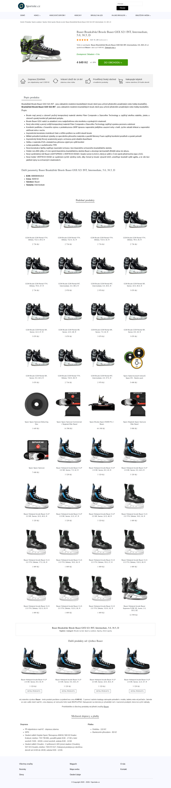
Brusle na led (97, 15)
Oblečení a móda (142, 15)
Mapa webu (74, 769)
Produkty (28, 22)
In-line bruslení (118, 15)
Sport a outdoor (37, 22)
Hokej (36, 15)
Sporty (45, 22)
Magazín (73, 764)
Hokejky (78, 15)
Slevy (21, 775)
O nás (122, 764)
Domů (22, 15)
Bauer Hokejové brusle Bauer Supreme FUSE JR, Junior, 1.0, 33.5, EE (134, 608)
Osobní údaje (75, 775)
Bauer (87, 47)
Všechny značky (26, 764)
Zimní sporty (51, 22)
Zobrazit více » (110, 47)
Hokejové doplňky (57, 15)
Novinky (22, 769)
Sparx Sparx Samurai (36, 468)
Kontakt (123, 769)
